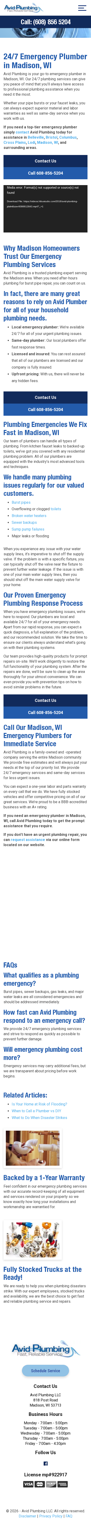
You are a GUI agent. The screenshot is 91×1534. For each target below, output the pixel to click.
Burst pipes (21, 502)
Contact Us (45, 160)
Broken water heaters (29, 516)
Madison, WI (47, 142)
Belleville (36, 137)
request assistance (28, 839)
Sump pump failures (28, 529)
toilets (56, 509)
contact (22, 132)
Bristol (51, 137)
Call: (45, 22)
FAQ (69, 1516)
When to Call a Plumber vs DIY (36, 1111)
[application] (46, 208)
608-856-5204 (45, 173)
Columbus (68, 137)
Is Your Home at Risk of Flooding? (39, 1104)
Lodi (31, 142)
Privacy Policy (51, 1516)
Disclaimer (27, 1516)
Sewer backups (24, 522)
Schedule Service (45, 1370)
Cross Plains (15, 142)
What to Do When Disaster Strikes (39, 1117)
